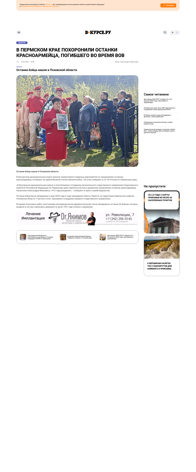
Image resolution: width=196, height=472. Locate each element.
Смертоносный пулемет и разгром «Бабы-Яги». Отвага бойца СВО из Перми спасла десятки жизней (160, 131)
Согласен (170, 5)
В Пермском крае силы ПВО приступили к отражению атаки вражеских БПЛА (159, 108)
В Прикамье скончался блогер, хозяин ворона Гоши (158, 123)
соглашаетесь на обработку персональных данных (40, 6)
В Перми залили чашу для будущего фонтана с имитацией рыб (157, 116)
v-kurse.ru (48, 4)
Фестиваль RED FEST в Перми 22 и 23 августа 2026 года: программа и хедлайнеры (158, 101)
